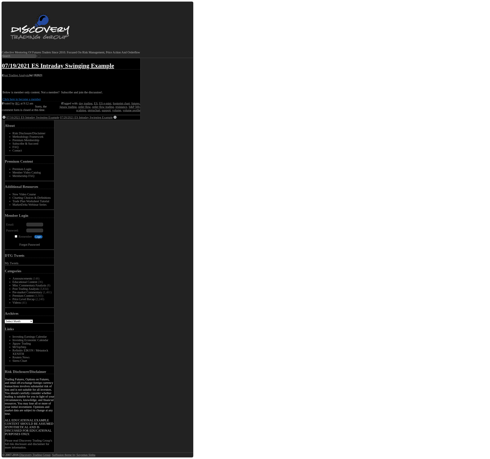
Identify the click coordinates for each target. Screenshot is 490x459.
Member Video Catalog (26, 172)
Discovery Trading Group (35, 455)
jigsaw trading (68, 106)
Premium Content (23, 295)
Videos (16, 302)
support (106, 110)
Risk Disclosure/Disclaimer (28, 133)
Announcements (22, 278)
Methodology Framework (27, 136)
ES (96, 103)
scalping (81, 110)
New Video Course (24, 194)
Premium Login (21, 169)
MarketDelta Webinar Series (29, 204)
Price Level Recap (23, 299)
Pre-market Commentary (27, 292)
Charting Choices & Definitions (31, 197)
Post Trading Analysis (16, 75)
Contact (17, 150)
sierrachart (94, 110)
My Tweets (11, 263)
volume (116, 110)
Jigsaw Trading (21, 343)
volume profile (131, 110)
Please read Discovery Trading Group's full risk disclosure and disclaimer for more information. (28, 444)
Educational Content (24, 282)
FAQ (15, 147)
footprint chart (121, 103)
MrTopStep (19, 347)
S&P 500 (134, 106)
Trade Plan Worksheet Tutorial (30, 201)
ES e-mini (105, 103)
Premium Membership (25, 140)
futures (135, 103)
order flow (84, 106)
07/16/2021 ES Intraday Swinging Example (32, 117)
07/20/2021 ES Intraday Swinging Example (86, 117)
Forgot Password (29, 244)
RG (17, 103)
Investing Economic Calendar (30, 340)
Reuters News (20, 357)
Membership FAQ (23, 176)
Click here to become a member (21, 99)
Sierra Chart (19, 360)
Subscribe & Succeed (25, 143)
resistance (121, 106)
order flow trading (103, 106)
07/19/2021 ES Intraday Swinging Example (58, 65)
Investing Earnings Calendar (29, 336)
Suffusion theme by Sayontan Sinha (73, 455)
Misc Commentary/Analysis (29, 285)
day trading (85, 103)
